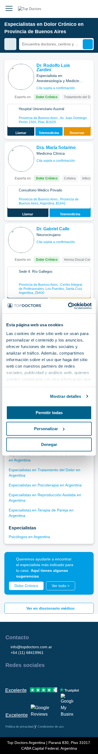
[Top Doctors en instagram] (19, 677)
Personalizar (46, 428)
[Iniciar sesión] (88, 9)
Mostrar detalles (65, 396)
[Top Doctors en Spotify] (68, 677)
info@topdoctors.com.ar (31, 647)
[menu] (9, 9)
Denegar (49, 444)
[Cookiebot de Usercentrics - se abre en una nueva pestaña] (69, 305)
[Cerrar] (83, 562)
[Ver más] (87, 71)
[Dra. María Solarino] (21, 158)
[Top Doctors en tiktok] (58, 677)
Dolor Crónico (26, 586)
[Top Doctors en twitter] (38, 677)
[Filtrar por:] (10, 44)
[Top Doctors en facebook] (9, 677)
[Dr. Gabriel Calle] (21, 240)
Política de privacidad (19, 726)
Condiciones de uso (51, 726)
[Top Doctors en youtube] (48, 677)
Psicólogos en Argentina (29, 537)
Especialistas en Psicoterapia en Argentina (45, 485)
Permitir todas (49, 412)
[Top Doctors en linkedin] (29, 677)
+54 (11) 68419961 (27, 652)
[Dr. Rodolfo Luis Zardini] (21, 77)
